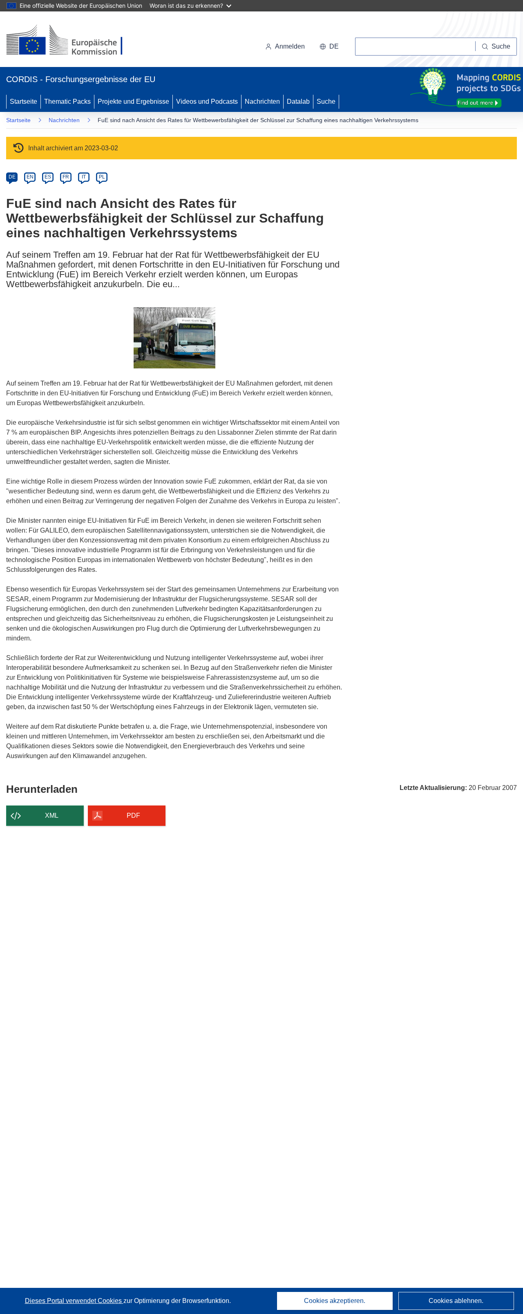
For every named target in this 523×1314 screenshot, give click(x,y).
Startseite (23, 101)
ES (48, 177)
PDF (133, 815)
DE (12, 177)
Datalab (298, 101)
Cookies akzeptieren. (334, 1300)
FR (66, 177)
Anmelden (290, 46)
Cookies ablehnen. (456, 1300)
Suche (326, 101)
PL (102, 177)
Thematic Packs (67, 101)
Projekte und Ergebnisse (133, 101)
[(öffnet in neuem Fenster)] (72, 41)
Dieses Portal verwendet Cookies (74, 1300)
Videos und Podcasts (207, 101)
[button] (329, 47)
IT (84, 177)
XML (51, 815)
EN (30, 177)
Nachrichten (262, 101)
